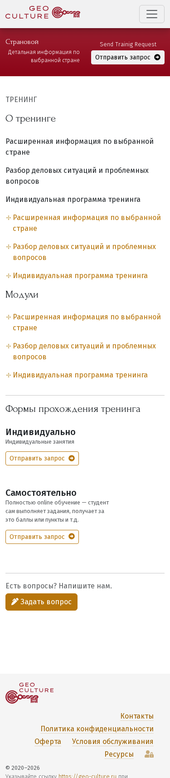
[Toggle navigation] (152, 14)
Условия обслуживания (113, 741)
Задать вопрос (45, 601)
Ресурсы (119, 754)
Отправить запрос (123, 57)
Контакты (137, 716)
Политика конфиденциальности (97, 728)
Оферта (47, 741)
